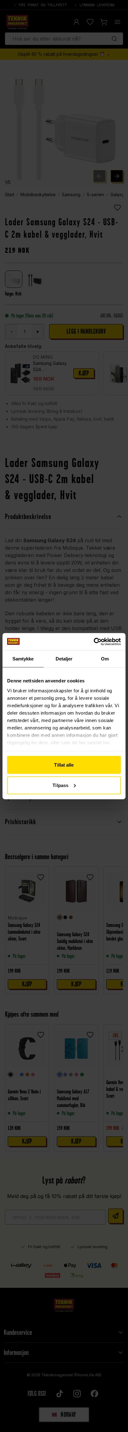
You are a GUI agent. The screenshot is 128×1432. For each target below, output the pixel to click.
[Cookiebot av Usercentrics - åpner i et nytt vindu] (93, 642)
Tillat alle (64, 765)
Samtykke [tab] (23, 658)
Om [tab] (105, 658)
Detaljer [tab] (64, 658)
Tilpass (60, 785)
